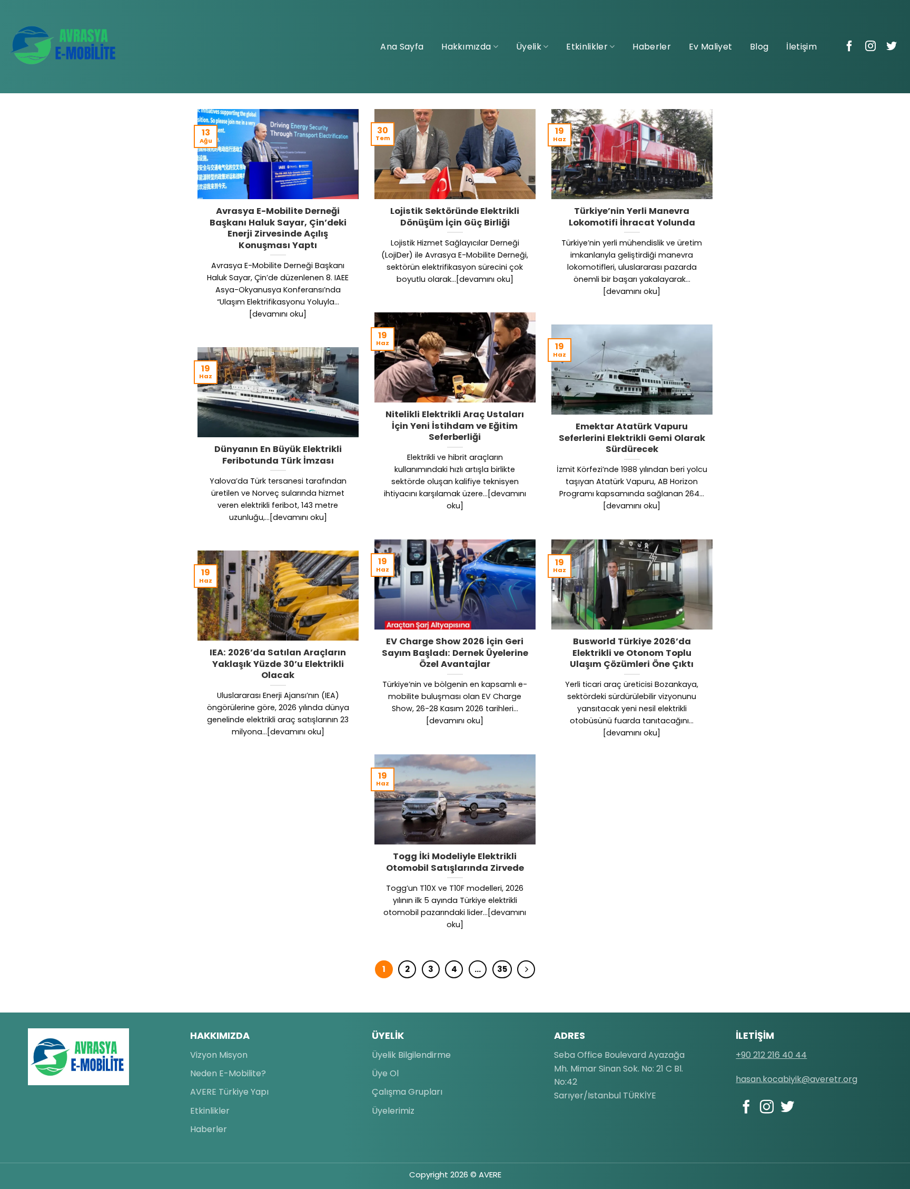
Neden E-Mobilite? (228, 1073)
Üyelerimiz (393, 1111)
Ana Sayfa (401, 47)
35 (502, 969)
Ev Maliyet (710, 47)
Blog (759, 47)
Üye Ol (385, 1073)
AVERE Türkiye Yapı (229, 1092)
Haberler (651, 47)
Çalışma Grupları (407, 1092)
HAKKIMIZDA (220, 1035)
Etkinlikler (587, 47)
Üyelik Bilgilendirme (411, 1055)
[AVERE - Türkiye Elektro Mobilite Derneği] (63, 45)
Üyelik (528, 47)
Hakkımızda (466, 47)
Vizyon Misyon (219, 1055)
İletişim (801, 47)
